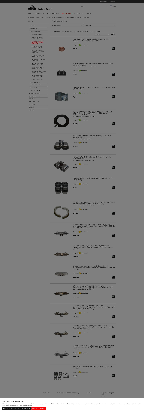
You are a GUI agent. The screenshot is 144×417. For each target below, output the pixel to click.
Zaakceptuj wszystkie (38, 408)
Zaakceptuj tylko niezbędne (11, 408)
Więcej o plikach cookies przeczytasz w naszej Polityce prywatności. (17, 405)
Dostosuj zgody (25, 408)
